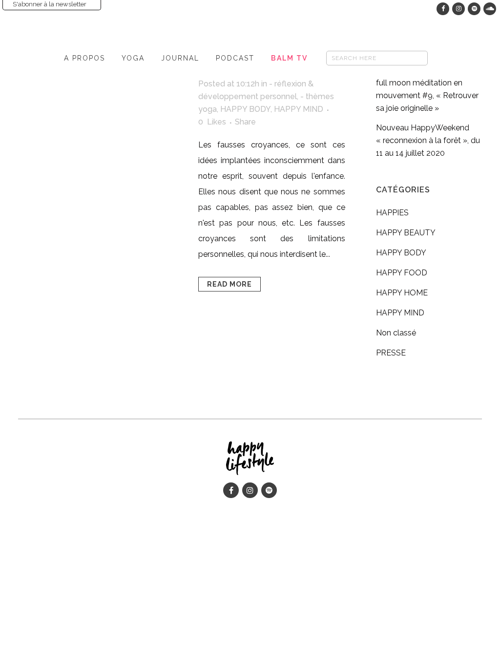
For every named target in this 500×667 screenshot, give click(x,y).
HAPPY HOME (402, 292)
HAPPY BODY (245, 109)
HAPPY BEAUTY (406, 232)
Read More (229, 284)
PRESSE (391, 352)
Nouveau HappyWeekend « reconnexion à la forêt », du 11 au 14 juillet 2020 (428, 140)
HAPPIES (392, 212)
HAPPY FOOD (401, 272)
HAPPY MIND (298, 109)
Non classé (396, 332)
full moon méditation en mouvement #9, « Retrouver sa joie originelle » (427, 95)
